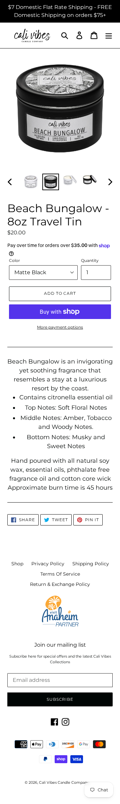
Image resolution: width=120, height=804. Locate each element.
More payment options (60, 327)
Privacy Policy (47, 564)
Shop (17, 564)
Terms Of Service (60, 574)
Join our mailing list (60, 645)
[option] (31, 182)
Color (14, 260)
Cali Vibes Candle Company (64, 782)
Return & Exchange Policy (60, 584)
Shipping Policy (90, 564)
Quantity (90, 260)
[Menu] (108, 35)
